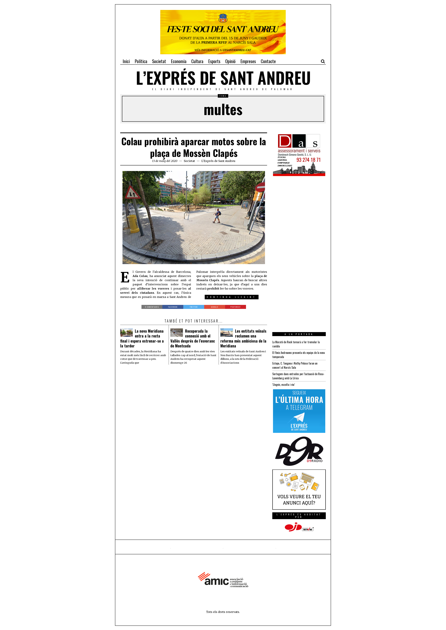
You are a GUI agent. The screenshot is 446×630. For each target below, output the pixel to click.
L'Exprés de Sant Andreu (218, 161)
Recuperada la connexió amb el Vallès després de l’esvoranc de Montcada (192, 338)
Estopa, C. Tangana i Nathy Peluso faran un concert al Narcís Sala (294, 365)
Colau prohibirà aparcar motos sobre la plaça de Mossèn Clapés (193, 147)
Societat (189, 161)
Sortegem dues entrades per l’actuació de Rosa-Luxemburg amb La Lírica (298, 376)
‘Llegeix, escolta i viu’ (283, 384)
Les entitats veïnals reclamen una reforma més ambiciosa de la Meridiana (243, 338)
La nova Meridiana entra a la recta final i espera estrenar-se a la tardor (142, 338)
